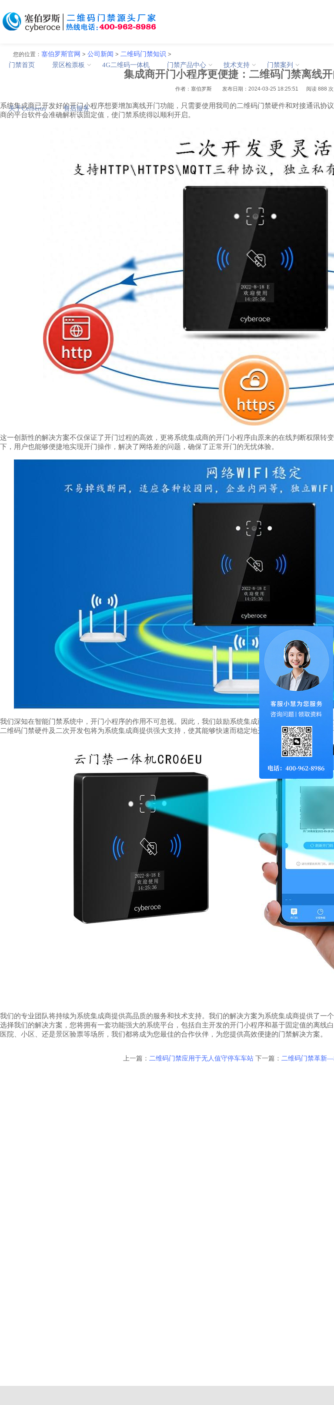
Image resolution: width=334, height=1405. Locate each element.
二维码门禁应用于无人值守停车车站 (201, 1058)
